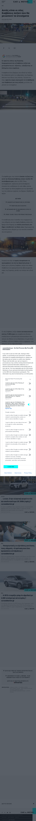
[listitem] (18, 379)
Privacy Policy (28, 473)
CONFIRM (11, 466)
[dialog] (18, 410)
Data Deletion (8, 473)
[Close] (32, 348)
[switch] (29, 383)
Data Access (18, 473)
